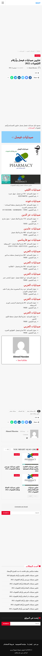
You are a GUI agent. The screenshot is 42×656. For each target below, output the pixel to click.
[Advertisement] (21, 27)
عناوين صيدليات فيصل (34, 413)
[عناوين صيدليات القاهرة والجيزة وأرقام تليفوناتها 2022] (30, 459)
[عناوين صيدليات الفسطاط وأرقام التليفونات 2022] (30, 480)
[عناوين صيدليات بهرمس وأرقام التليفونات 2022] (12, 459)
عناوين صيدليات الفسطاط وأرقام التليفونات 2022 (24, 584)
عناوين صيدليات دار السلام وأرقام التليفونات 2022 (23, 596)
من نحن (36, 644)
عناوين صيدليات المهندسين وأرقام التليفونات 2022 (23, 609)
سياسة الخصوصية (20, 644)
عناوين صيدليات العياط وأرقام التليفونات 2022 (25, 588)
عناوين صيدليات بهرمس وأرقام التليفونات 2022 (24, 579)
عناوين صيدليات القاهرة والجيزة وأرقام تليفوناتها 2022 (22, 575)
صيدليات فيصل (12, 411)
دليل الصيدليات (21, 411)
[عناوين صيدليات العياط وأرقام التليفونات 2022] (12, 480)
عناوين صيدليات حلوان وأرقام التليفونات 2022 (25, 600)
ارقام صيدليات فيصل (31, 411)
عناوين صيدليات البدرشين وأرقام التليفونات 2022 (24, 592)
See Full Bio (22, 360)
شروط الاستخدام (9, 644)
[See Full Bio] (16, 360)
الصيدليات (37, 55)
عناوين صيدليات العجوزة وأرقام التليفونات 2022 (24, 604)
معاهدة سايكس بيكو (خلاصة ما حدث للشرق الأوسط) (22, 571)
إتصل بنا (29, 644)
